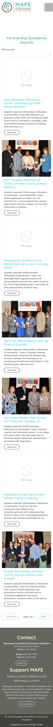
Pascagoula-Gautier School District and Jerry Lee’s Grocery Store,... (26, 264)
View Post (12, 132)
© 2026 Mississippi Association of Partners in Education (26, 718)
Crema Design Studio (33, 724)
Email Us (21, 663)
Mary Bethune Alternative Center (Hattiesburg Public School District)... (22, 104)
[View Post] (26, 78)
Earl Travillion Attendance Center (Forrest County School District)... (25, 184)
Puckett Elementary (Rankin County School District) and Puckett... (23, 575)
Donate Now (26, 704)
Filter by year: (8, 49)
